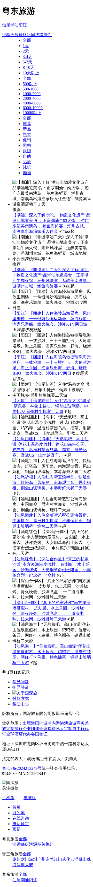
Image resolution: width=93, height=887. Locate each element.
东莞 (49, 859)
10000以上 (32, 112)
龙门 (25, 859)
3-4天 (27, 56)
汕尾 (6, 25)
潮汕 (14, 25)
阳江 (23, 25)
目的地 (18, 813)
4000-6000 (32, 103)
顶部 (16, 829)
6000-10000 (33, 108)
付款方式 (20, 698)
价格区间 (27, 34)
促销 (27, 140)
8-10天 (28, 67)
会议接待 (47, 728)
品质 (27, 162)
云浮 (74, 859)
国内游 (41, 723)
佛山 (83, 859)
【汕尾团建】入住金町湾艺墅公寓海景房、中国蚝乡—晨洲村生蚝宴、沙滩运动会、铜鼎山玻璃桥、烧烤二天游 (51, 520)
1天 (26, 45)
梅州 (49, 844)
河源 (33, 844)
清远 (16, 844)
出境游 (29, 723)
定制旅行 (14, 728)
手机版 (8, 798)
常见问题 (20, 682)
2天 (26, 51)
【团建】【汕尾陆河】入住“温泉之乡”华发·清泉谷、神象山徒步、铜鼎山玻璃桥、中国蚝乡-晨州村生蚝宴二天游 (51, 406)
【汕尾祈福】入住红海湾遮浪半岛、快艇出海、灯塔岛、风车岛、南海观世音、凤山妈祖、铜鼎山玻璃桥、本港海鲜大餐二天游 (51, 482)
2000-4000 (32, 98)
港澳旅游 (68, 723)
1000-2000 (32, 93)
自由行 (78, 728)
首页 (16, 807)
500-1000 (30, 89)
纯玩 (27, 167)
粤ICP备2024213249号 (22, 768)
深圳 (33, 859)
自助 (27, 156)
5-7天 (27, 62)
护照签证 (20, 687)
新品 (27, 129)
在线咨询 (20, 818)
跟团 (27, 151)
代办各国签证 (35, 734)
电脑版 (30, 798)
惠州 (16, 859)
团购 (27, 145)
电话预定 (20, 824)
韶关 (41, 844)
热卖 (27, 134)
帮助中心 (20, 704)
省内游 (54, 723)
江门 (58, 859)
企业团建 (31, 728)
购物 (27, 172)
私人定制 (64, 728)
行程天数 (10, 34)
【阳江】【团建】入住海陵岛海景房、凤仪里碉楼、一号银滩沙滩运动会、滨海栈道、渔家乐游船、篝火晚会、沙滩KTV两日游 (51, 318)
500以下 (30, 84)
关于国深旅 (27, 693)
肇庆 (25, 844)
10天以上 (31, 73)
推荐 (27, 123)
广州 (41, 859)
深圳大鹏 (25, 865)
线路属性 (43, 34)
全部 (27, 40)
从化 (66, 859)
